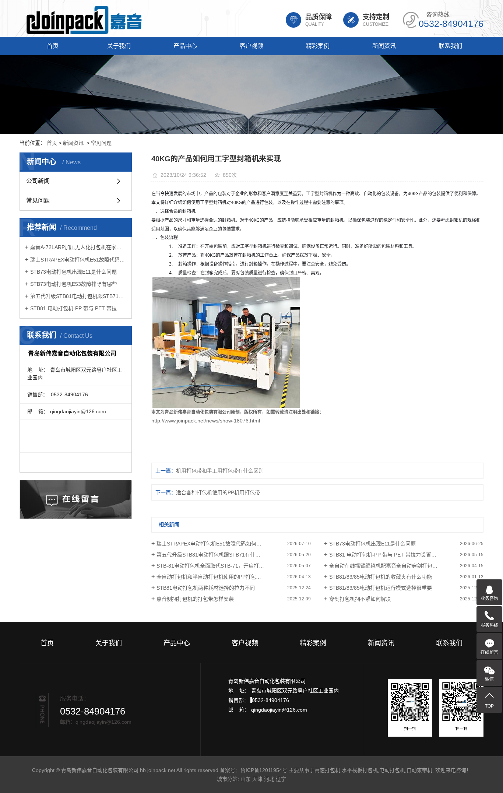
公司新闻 (38, 181)
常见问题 (101, 143)
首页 (53, 46)
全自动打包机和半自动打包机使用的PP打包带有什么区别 (221, 577)
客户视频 (251, 46)
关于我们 (119, 46)
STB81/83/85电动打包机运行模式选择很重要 (380, 588)
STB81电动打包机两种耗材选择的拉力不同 (205, 588)
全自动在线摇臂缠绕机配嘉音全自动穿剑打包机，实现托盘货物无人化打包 (406, 566)
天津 (257, 779)
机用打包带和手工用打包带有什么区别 (220, 471)
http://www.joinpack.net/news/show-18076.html (205, 421)
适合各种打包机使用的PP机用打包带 (218, 492)
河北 (269, 779)
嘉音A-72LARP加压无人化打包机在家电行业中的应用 (78, 247)
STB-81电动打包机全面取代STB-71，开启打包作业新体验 (223, 566)
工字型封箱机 (319, 193)
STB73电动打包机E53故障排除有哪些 (73, 284)
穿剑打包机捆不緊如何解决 (360, 599)
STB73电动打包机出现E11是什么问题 (73, 272)
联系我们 (450, 46)
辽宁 (281, 779)
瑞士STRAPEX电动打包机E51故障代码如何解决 (78, 260)
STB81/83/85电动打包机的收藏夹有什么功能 (380, 577)
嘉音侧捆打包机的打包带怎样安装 (195, 599)
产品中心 (185, 46)
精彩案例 (318, 46)
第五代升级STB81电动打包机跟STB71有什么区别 (78, 296)
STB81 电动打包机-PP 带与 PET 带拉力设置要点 (78, 308)
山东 (245, 779)
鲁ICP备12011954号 (263, 770)
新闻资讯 (384, 46)
